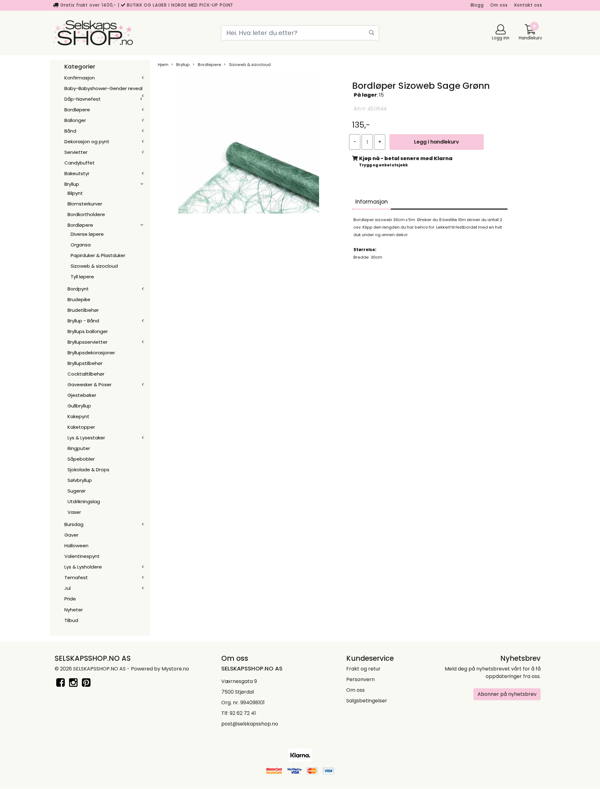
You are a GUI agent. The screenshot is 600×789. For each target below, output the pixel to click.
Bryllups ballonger (88, 331)
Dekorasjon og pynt (86, 141)
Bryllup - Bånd (83, 320)
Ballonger (75, 120)
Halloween (76, 545)
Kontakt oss (528, 5)
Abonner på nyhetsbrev (507, 694)
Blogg (477, 5)
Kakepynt (78, 416)
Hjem (163, 64)
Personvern (360, 679)
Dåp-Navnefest (82, 99)
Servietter (76, 152)
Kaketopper (81, 427)
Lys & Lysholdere (83, 567)
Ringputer (79, 448)
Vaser (74, 512)
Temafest (76, 577)
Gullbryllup (79, 405)
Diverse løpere (87, 234)
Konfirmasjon (79, 77)
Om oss (499, 5)
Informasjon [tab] (371, 201)
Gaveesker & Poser (90, 384)
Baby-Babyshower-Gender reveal (103, 88)
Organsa (81, 244)
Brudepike (79, 299)
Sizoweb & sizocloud (94, 266)
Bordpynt (78, 289)
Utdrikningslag (84, 501)
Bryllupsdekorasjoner (91, 352)
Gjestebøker (82, 395)
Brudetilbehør (83, 310)
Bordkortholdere (86, 214)
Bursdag (73, 524)
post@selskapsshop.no (249, 723)
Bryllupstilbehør (85, 363)
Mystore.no (175, 668)
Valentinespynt (82, 556)
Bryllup (71, 184)
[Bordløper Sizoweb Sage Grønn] (248, 144)
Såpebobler (81, 459)
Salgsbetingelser (366, 700)
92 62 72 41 (243, 713)
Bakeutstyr (76, 173)
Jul (67, 588)
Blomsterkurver (85, 203)
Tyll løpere (82, 276)
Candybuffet (79, 162)
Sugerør (77, 491)
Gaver (71, 535)
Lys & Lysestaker (86, 437)
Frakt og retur (363, 668)
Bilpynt (75, 193)
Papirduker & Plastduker (98, 255)
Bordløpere (77, 109)
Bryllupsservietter (88, 342)
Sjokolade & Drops (88, 469)
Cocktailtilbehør (86, 374)
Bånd (70, 131)
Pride (70, 598)
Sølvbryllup (80, 480)
